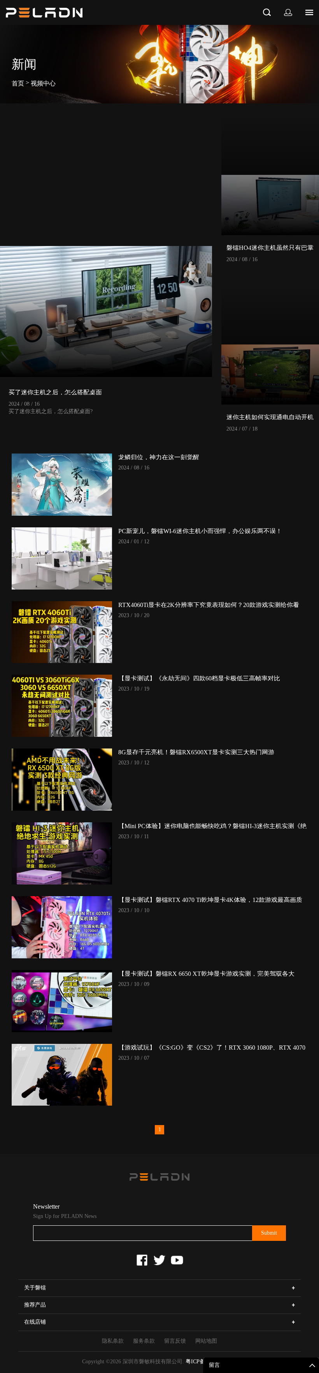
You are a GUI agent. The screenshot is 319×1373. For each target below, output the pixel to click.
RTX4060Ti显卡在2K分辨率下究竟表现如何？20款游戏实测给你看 (208, 604)
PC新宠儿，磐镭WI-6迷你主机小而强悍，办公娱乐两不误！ (200, 531)
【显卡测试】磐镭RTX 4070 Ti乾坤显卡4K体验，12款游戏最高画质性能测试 (210, 899)
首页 (18, 83)
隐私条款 (113, 1341)
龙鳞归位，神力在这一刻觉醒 (158, 457)
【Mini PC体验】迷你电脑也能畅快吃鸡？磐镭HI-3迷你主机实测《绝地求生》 (212, 826)
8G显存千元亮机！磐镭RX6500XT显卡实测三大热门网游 (196, 752)
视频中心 (43, 83)
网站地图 (206, 1341)
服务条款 (144, 1341)
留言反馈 (175, 1341)
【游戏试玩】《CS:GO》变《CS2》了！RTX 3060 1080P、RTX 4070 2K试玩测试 (211, 1047)
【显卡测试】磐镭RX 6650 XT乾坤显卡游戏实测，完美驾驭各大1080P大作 (206, 973)
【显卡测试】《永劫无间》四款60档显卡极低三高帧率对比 (199, 678)
